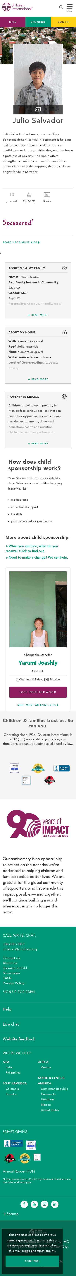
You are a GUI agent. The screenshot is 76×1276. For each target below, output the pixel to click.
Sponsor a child (15, 968)
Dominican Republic (53, 1088)
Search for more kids (20, 242)
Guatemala (46, 1094)
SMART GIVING (15, 1132)
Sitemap (13, 1214)
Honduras (46, 1099)
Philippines (11, 1072)
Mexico (44, 1104)
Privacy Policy (13, 983)
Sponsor (38, 22)
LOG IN (63, 22)
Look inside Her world (38, 692)
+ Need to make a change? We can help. (37, 557)
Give (12, 22)
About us (10, 963)
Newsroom (11, 973)
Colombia (11, 1088)
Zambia (44, 1067)
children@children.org (20, 949)
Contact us (11, 958)
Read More (39, 315)
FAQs (7, 978)
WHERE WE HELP (17, 1053)
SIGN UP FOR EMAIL (19, 992)
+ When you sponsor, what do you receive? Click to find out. (32, 548)
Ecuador (10, 1094)
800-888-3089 (14, 944)
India (7, 1067)
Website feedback (19, 1039)
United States (48, 1110)
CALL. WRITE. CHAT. (19, 935)
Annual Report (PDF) (19, 1171)
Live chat (11, 1024)
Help (7, 1009)
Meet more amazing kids (36, 705)
